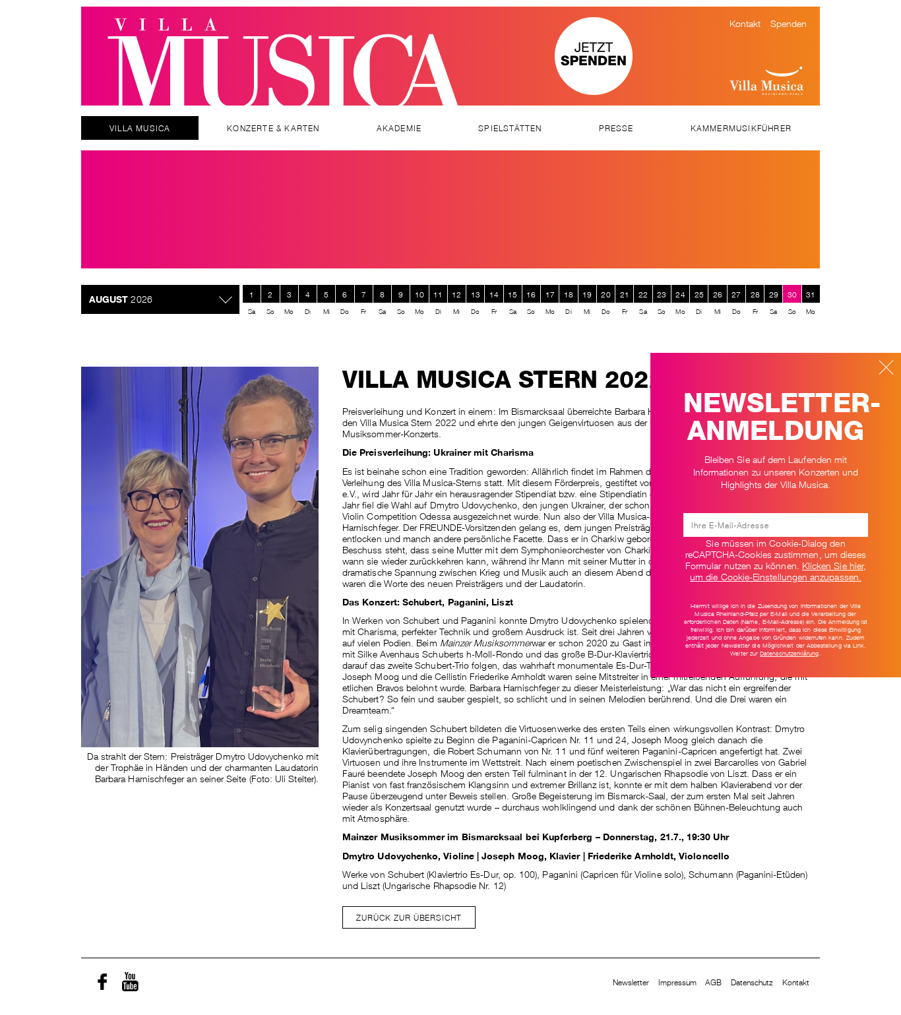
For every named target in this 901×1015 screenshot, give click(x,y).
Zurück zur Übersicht (409, 917)
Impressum (677, 981)
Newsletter (631, 981)
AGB (713, 981)
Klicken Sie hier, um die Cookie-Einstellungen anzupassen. (778, 570)
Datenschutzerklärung (789, 653)
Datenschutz (752, 981)
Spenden (788, 22)
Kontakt (745, 22)
